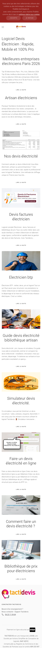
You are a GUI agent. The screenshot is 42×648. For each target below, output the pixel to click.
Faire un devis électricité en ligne (21, 460)
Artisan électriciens (21, 98)
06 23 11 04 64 (10, 615)
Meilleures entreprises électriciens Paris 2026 (21, 61)
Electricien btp (21, 277)
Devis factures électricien (21, 216)
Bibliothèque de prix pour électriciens (21, 568)
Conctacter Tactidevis (11, 604)
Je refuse (29, 18)
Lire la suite (21, 90)
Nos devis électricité (21, 156)
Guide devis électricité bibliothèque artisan (21, 337)
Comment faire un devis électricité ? (21, 523)
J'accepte (13, 18)
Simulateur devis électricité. (21, 400)
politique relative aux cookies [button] (29, 14)
